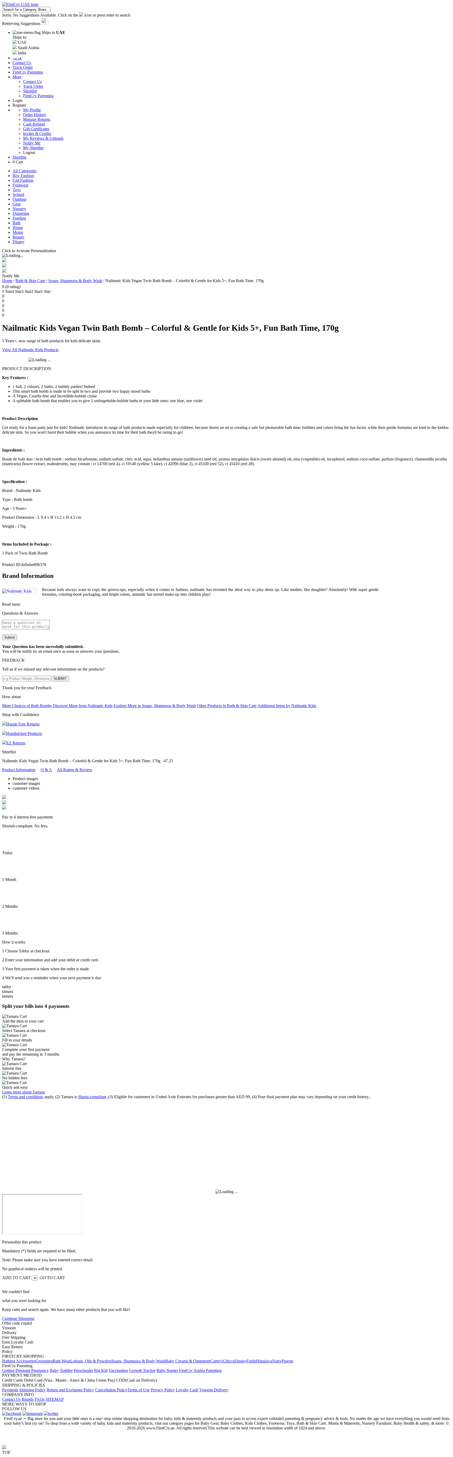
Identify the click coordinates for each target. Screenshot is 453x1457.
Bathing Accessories (19, 1361)
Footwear (20, 185)
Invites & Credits (37, 133)
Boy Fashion (23, 175)
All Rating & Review (74, 770)
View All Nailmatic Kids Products (30, 350)
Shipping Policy (32, 1390)
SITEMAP (55, 1399)
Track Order (33, 86)
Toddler (66, 1370)
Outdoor (19, 199)
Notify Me (31, 143)
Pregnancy (40, 1370)
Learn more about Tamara (23, 1092)
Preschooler (83, 1370)
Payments (10, 1390)
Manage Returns (36, 119)
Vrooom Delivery (213, 1390)
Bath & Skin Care (30, 280)
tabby (6, 986)
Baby (54, 1370)
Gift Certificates (36, 129)
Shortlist (30, 91)
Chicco (229, 1361)
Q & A (46, 770)
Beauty (18, 237)
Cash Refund (34, 124)
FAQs (40, 1399)
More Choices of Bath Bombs (27, 705)
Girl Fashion (23, 180)
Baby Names (167, 1370)
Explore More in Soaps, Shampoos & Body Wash (155, 705)
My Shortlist (33, 148)
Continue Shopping (18, 1318)
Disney (18, 242)
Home (18, 227)
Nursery (19, 208)
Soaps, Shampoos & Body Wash (75, 280)
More (17, 77)
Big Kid (100, 1370)
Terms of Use (138, 1390)
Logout (29, 152)
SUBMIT (60, 679)
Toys (17, 190)
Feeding (19, 218)
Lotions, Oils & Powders (90, 1361)
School (18, 194)
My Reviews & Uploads (43, 138)
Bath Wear (61, 1361)
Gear (17, 204)
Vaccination (118, 1370)
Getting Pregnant (16, 1370)
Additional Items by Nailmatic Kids (286, 705)
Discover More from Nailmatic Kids (82, 705)
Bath (16, 223)
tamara (7, 991)
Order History (34, 114)
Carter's (216, 1361)
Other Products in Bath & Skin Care (227, 705)
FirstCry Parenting (38, 96)
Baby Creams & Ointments (187, 1361)
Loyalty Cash (187, 1390)
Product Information (18, 770)
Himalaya (264, 1361)
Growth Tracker (142, 1370)
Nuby (277, 1361)
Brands (28, 1399)
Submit (9, 637)
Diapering (21, 213)
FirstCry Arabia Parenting (200, 1370)
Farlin (251, 1361)
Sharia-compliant (92, 1097)
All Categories (24, 171)
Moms (18, 232)
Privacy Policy (163, 1390)
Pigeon (287, 1361)
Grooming (44, 1361)
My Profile (32, 110)
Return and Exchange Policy (70, 1390)
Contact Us (32, 81)
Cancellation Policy (111, 1390)
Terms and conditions (25, 1097)
